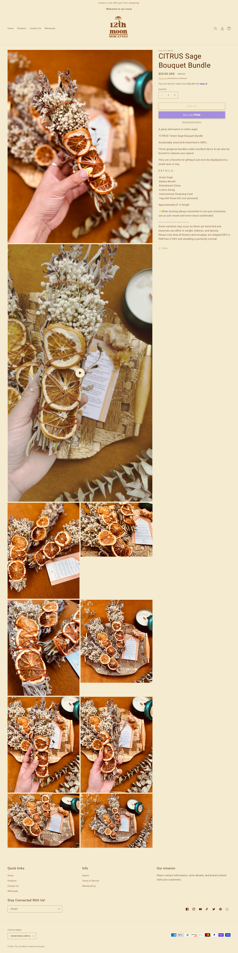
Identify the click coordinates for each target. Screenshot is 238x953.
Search (85, 875)
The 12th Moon (21, 946)
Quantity (163, 89)
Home (11, 875)
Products (12, 881)
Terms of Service (90, 881)
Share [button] (165, 248)
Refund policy (89, 886)
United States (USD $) (20, 936)
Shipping (162, 78)
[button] (215, 28)
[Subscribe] (58, 909)
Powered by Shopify (36, 946)
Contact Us (13, 886)
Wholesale (13, 891)
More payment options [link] (191, 122)
